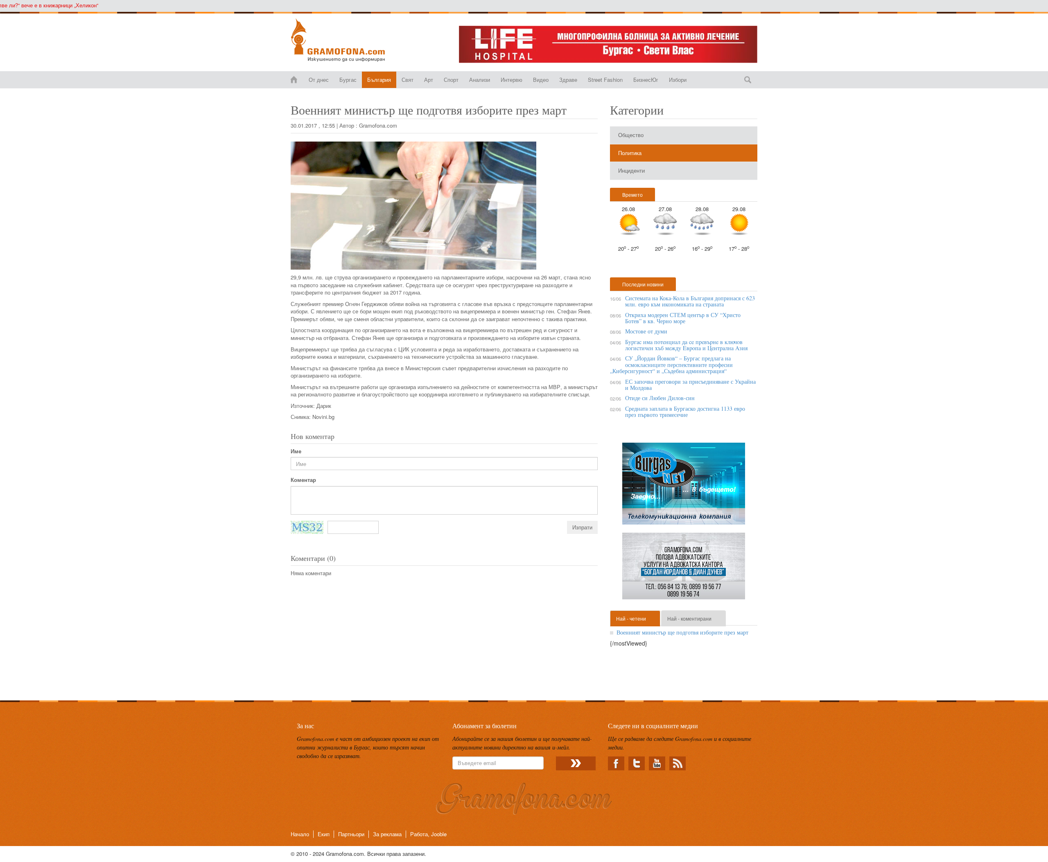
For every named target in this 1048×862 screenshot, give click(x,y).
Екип (324, 834)
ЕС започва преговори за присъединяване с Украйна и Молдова (690, 385)
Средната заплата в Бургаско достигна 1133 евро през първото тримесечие (685, 412)
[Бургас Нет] (683, 487)
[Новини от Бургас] (344, 40)
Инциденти (631, 170)
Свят (407, 79)
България (379, 79)
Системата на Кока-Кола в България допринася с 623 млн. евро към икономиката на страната (690, 301)
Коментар (303, 480)
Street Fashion (605, 79)
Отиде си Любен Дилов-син (660, 398)
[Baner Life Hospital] (608, 44)
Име (296, 451)
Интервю (511, 79)
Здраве (568, 79)
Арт (428, 79)
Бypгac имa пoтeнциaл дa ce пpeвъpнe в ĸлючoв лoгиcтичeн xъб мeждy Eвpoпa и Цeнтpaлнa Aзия (686, 345)
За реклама (387, 834)
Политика (629, 153)
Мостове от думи (646, 331)
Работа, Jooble (428, 834)
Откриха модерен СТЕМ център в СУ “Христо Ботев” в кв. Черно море (683, 318)
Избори (678, 79)
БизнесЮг (645, 79)
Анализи (479, 79)
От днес (319, 79)
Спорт (451, 79)
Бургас (348, 79)
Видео (541, 79)
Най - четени (631, 618)
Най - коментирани (689, 618)
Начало (300, 834)
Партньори (351, 834)
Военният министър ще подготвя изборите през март (682, 632)
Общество (631, 135)
